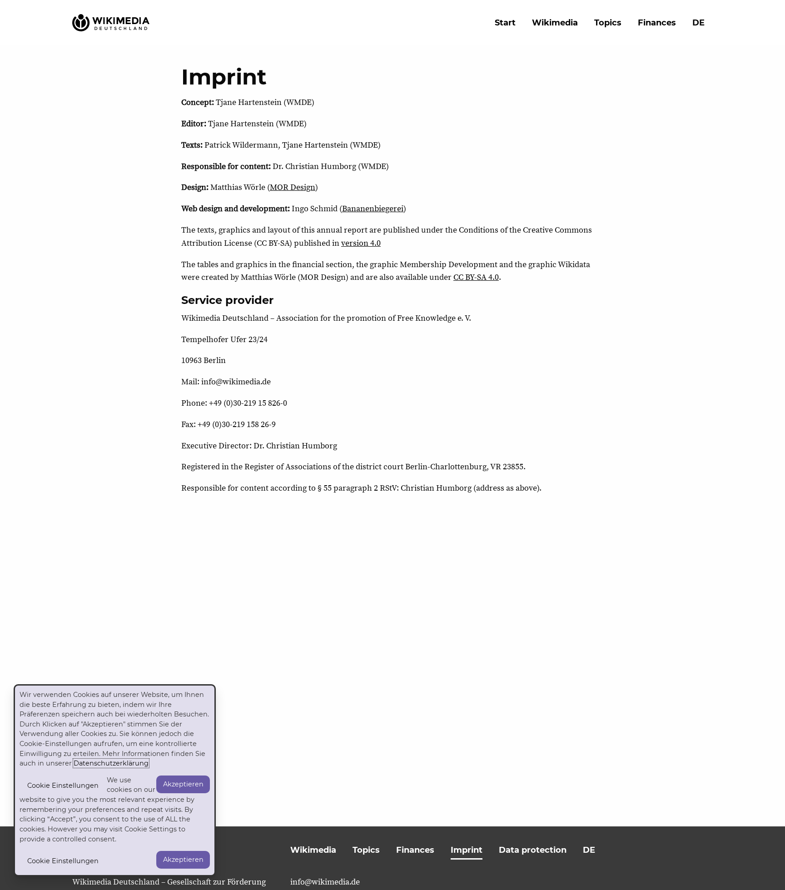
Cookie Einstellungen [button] (63, 785)
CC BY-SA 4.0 (476, 277)
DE (698, 23)
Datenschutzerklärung (111, 763)
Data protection (532, 850)
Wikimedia (555, 23)
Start (505, 23)
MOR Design (292, 187)
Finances (657, 23)
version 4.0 (361, 243)
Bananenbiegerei (372, 209)
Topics (607, 23)
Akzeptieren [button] (183, 784)
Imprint (466, 850)
